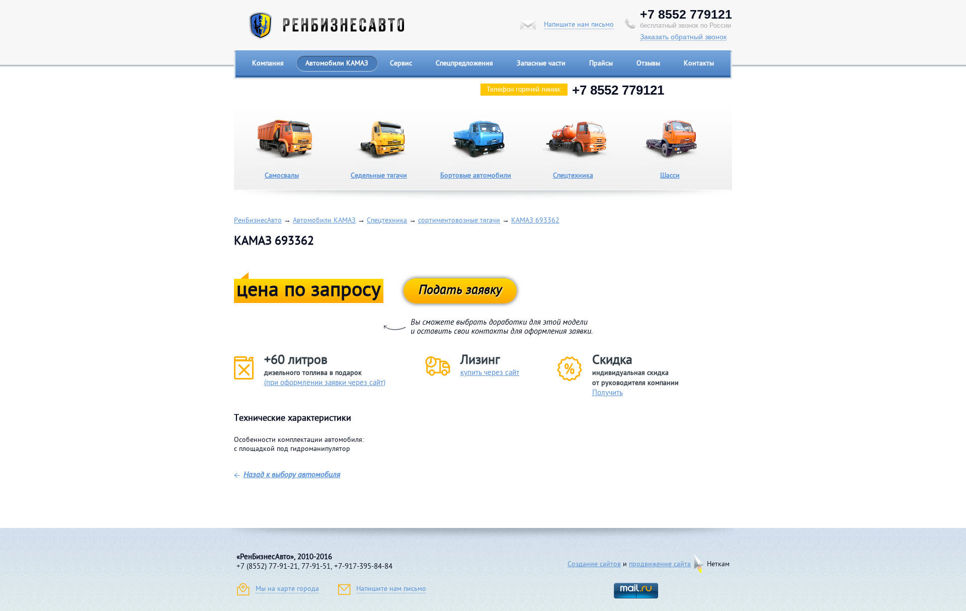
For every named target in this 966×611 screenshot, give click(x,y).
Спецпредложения (464, 63)
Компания (268, 63)
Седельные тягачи (379, 176)
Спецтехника (573, 176)
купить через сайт (489, 373)
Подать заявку (460, 290)
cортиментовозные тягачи (459, 220)
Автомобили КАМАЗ (336, 63)
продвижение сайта (660, 564)
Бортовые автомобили (475, 176)
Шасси (670, 176)
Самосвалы (282, 176)
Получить (607, 393)
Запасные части (541, 63)
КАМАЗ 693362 (535, 220)
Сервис (401, 63)
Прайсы (601, 63)
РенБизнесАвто (258, 220)
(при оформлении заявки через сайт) (324, 383)
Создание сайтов (594, 564)
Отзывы (648, 63)
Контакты (699, 63)
